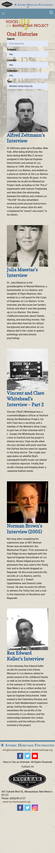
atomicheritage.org (42, 750)
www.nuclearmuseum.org (16, 801)
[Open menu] (3, 13)
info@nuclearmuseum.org (16, 750)
